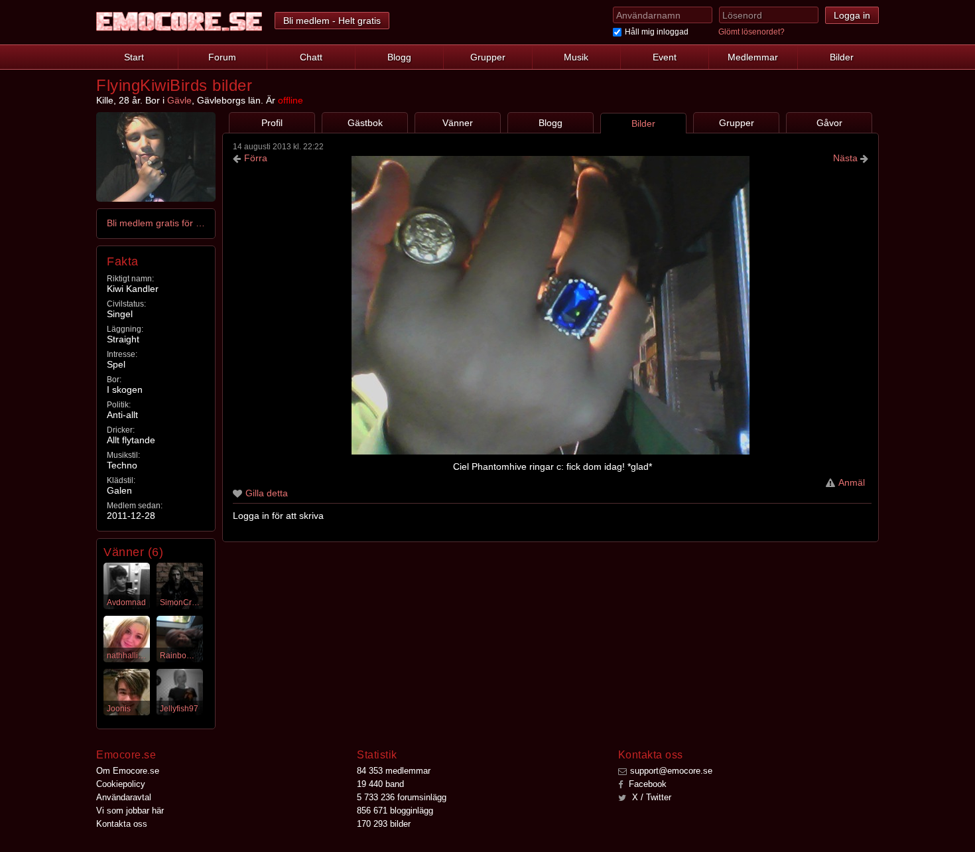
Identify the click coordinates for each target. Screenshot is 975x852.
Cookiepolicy (120, 784)
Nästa (846, 158)
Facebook (646, 784)
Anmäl (851, 482)
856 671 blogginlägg (395, 811)
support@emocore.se (671, 771)
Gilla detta (266, 493)
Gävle (179, 100)
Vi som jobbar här (130, 811)
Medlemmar (753, 57)
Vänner (457, 122)
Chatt (311, 57)
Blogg (399, 57)
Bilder (842, 57)
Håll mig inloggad (656, 31)
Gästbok (365, 122)
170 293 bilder (384, 824)
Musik (576, 57)
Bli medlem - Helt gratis (332, 20)
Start (134, 57)
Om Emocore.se (127, 771)
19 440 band (380, 784)
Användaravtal (123, 797)
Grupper (487, 57)
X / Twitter (650, 797)
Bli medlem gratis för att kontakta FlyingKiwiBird (156, 223)
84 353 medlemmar (393, 771)
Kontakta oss (121, 824)
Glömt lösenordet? (751, 31)
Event (665, 57)
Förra (255, 158)
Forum (222, 57)
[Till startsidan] (179, 21)
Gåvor (829, 122)
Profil (272, 122)
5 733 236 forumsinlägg (401, 797)
